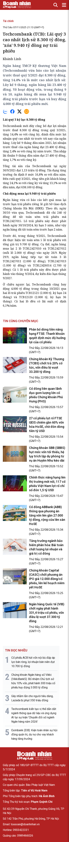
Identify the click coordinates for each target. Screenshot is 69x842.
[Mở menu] (64, 5)
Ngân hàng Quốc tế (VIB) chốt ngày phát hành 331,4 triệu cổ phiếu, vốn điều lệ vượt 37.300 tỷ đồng (46, 612)
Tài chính (8, 21)
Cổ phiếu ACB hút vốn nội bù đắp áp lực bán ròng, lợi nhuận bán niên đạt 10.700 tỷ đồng (33, 662)
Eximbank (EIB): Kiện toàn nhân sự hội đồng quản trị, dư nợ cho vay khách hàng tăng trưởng (34, 734)
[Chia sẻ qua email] (26, 111)
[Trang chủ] (34, 755)
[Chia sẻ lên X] (19, 111)
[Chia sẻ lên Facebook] (12, 111)
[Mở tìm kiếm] (55, 5)
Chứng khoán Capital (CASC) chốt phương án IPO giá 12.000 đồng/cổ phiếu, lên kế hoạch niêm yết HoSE (46, 578)
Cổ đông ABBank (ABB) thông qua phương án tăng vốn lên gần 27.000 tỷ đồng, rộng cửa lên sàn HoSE (47, 515)
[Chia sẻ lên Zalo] (5, 111)
